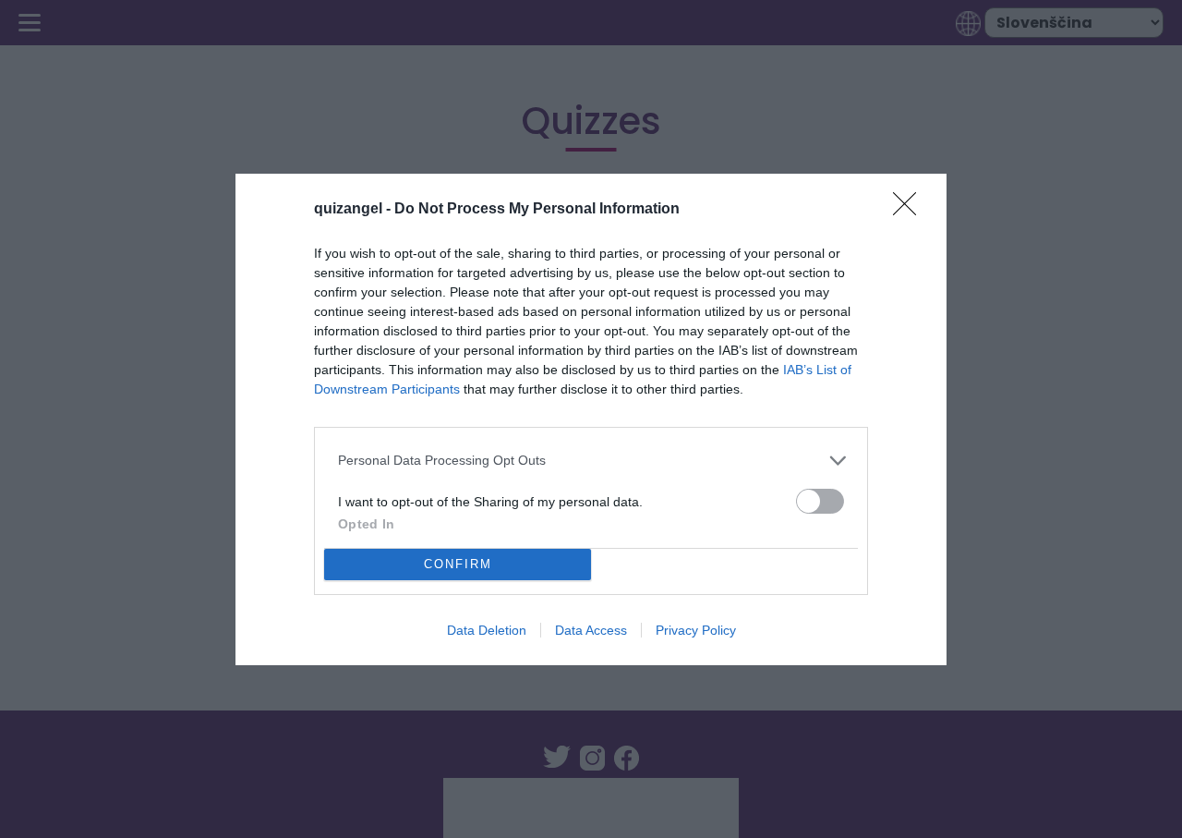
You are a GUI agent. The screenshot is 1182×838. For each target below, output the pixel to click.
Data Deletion (486, 630)
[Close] (910, 209)
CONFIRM (458, 564)
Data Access (591, 630)
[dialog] (591, 419)
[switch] (820, 501)
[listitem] (591, 460)
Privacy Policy (696, 630)
